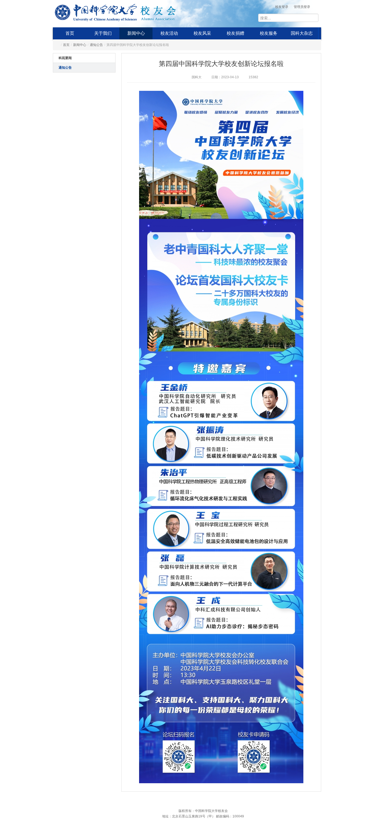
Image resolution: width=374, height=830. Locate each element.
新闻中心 (136, 33)
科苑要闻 (65, 58)
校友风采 (202, 33)
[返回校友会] (158, 11)
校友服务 (268, 33)
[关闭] (326, 739)
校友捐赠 (235, 33)
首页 (69, 33)
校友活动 (169, 33)
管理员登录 (302, 7)
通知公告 (96, 45)
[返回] (96, 11)
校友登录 (281, 7)
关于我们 (103, 33)
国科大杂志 (302, 33)
